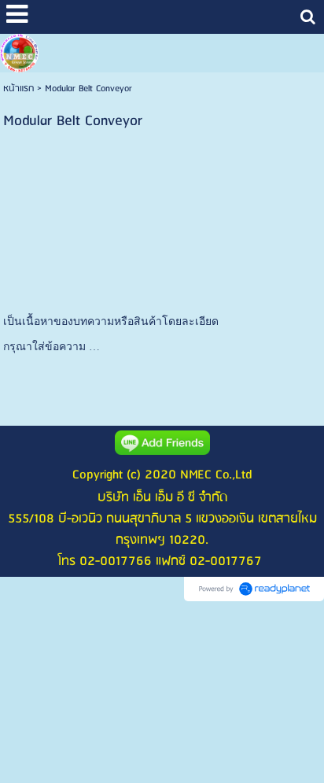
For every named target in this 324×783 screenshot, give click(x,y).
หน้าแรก (18, 88)
